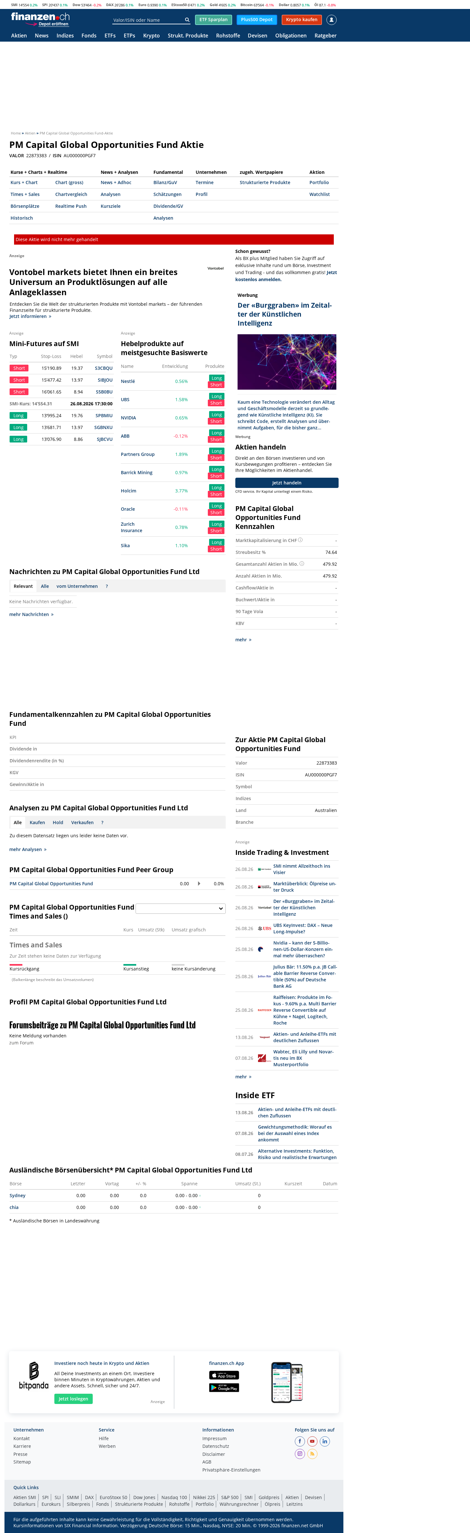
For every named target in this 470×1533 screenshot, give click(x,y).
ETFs (110, 36)
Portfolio (319, 182)
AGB (206, 1462)
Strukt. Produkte (188, 36)
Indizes (65, 36)
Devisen (257, 36)
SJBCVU (105, 439)
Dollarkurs (24, 1504)
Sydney (18, 1195)
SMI (14, 4)
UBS (125, 399)
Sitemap (22, 1462)
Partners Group (138, 454)
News (42, 36)
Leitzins (294, 1504)
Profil (202, 194)
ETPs (129, 36)
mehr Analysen (25, 849)
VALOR (16, 155)
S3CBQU (104, 368)
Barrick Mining (137, 472)
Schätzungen (167, 194)
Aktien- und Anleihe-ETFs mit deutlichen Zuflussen (304, 1037)
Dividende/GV (168, 206)
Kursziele (111, 206)
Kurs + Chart (24, 182)
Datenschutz (215, 1446)
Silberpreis (78, 1504)
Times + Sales (25, 194)
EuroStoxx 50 (113, 1497)
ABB (125, 436)
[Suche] (187, 19)
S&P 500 (230, 1497)
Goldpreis (269, 1497)
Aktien (19, 36)
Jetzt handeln (287, 483)
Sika (125, 545)
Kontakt (21, 1438)
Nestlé (128, 381)
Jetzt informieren (28, 316)
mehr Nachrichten (29, 614)
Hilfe (104, 1438)
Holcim (128, 491)
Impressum (214, 1438)
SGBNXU (103, 427)
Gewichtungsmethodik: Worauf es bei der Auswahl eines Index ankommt (295, 1133)
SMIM (73, 1497)
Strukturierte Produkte (265, 182)
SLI (58, 1497)
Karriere (22, 1446)
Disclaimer (213, 1454)
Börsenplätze (25, 206)
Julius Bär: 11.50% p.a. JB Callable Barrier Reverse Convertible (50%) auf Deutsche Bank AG (305, 976)
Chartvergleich (71, 194)
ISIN (57, 155)
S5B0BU (104, 392)
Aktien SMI (24, 1497)
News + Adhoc (116, 182)
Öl (316, 4)
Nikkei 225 (204, 1497)
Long (217, 378)
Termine (205, 182)
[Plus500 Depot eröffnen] (47, 23)
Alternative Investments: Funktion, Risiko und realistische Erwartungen (297, 1154)
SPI (45, 4)
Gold (214, 4)
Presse (20, 1454)
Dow (76, 4)
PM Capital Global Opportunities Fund (51, 883)
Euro (142, 4)
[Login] (331, 20)
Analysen (111, 194)
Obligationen (291, 36)
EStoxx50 (179, 4)
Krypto (151, 36)
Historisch (22, 218)
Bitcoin (246, 4)
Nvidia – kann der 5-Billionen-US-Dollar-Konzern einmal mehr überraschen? (303, 949)
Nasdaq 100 (174, 1497)
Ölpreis (272, 1504)
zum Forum (21, 1043)
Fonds (89, 36)
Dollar (284, 4)
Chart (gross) (69, 182)
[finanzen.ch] (40, 16)
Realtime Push (71, 206)
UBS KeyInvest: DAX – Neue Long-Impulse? (303, 928)
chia (14, 1207)
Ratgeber (326, 36)
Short (216, 385)
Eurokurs (51, 1504)
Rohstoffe (228, 36)
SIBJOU (105, 380)
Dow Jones (144, 1497)
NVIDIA (128, 418)
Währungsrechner (239, 1504)
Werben (107, 1446)
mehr (241, 640)
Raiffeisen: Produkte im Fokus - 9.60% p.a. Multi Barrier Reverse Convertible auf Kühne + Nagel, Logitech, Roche (304, 1010)
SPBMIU (104, 415)
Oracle (128, 509)
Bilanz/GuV (165, 182)
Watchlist (319, 194)
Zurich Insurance (131, 527)
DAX (110, 4)
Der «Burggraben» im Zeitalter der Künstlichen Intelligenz (304, 907)
